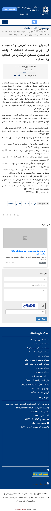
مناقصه (26, 203)
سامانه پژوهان (43, 356)
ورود (42, 13)
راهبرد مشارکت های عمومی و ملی (35, 384)
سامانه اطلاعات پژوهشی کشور (36, 364)
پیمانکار (10, 203)
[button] (9, 9)
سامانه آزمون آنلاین (41, 343)
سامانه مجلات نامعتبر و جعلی (37, 360)
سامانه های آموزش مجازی (38, 352)
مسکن (18, 203)
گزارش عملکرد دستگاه (40, 392)
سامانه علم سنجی (42, 372)
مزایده (33, 203)
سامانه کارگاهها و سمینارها (38, 347)
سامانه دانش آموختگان (39, 339)
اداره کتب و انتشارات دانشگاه (37, 380)
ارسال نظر (41, 319)
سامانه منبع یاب (42, 368)
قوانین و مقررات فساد (40, 388)
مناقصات (27, 28)
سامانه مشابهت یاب (40, 376)
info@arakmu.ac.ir (24, 408)
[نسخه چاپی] (19, 75)
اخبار (35, 28)
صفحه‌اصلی (44, 28)
